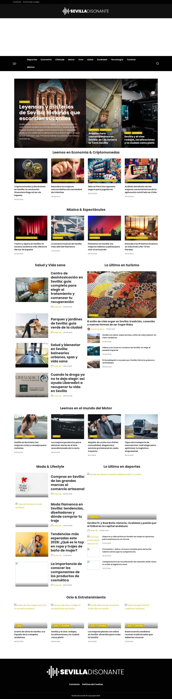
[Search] (157, 63)
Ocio (128, 133)
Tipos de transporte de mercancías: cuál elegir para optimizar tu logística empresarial (140, 447)
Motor (19, 436)
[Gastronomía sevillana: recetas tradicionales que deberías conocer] (141, 615)
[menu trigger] (16, 63)
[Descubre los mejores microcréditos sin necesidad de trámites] (67, 170)
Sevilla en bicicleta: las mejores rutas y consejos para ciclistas (30, 445)
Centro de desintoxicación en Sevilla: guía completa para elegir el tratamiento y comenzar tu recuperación (67, 287)
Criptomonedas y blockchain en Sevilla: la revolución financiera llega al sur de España (30, 191)
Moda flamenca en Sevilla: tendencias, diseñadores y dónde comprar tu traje (67, 512)
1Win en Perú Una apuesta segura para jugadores (101, 188)
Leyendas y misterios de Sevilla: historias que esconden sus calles (49, 112)
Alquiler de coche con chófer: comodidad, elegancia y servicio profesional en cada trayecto (103, 447)
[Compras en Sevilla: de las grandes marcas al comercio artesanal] (31, 485)
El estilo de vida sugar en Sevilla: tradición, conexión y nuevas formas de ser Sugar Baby (121, 323)
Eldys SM (26, 146)
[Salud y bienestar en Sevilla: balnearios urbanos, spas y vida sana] (31, 355)
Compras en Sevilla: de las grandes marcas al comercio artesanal (68, 482)
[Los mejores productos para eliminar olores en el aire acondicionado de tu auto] (67, 426)
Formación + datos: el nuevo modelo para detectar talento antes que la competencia (127, 550)
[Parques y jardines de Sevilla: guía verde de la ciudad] (31, 325)
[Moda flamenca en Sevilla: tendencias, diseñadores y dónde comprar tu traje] (31, 514)
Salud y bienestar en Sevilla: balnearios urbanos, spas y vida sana (65, 353)
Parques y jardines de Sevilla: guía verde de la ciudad (66, 323)
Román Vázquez (97, 329)
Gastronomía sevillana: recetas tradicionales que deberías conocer (139, 634)
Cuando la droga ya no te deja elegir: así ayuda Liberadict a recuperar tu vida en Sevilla (68, 382)
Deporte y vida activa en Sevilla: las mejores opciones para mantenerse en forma (128, 537)
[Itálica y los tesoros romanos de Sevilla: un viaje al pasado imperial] (93, 351)
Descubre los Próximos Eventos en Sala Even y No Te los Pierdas (141, 246)
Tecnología (105, 130)
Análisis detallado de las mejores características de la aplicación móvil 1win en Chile (141, 189)
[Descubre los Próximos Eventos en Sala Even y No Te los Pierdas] (141, 228)
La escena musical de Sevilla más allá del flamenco (66, 245)
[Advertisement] (86, 37)
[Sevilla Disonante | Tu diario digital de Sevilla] (86, 11)
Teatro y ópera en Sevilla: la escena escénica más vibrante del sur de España (30, 246)
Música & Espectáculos (26, 238)
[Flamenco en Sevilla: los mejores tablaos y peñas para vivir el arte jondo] (104, 228)
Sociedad (24, 102)
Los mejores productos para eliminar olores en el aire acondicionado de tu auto (66, 445)
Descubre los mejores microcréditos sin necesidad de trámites (66, 189)
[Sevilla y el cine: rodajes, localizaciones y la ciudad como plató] (140, 113)
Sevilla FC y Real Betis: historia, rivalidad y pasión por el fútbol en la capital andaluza (122, 524)
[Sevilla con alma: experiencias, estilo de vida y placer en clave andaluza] (93, 338)
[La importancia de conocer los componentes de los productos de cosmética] (31, 574)
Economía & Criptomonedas (28, 180)
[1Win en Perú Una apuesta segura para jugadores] (104, 170)
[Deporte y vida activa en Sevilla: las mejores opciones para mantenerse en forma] (93, 540)
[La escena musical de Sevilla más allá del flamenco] (67, 228)
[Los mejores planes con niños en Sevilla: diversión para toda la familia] (104, 615)
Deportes (94, 517)
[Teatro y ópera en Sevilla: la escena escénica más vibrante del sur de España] (30, 228)
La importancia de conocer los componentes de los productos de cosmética (66, 572)
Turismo (93, 315)
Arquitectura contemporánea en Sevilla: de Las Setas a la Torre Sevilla (103, 138)
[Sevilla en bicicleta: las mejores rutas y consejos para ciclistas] (30, 426)
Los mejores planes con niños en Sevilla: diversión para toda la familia (104, 634)
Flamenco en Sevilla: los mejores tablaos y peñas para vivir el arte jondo (104, 246)
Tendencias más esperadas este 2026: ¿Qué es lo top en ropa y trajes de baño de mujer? (67, 542)
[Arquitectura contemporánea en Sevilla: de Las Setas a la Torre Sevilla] (104, 113)
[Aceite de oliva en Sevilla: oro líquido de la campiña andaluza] (30, 615)
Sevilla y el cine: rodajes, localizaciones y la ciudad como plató (139, 140)
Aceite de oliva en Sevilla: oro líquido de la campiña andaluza (29, 634)
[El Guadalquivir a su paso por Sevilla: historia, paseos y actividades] (93, 363)
